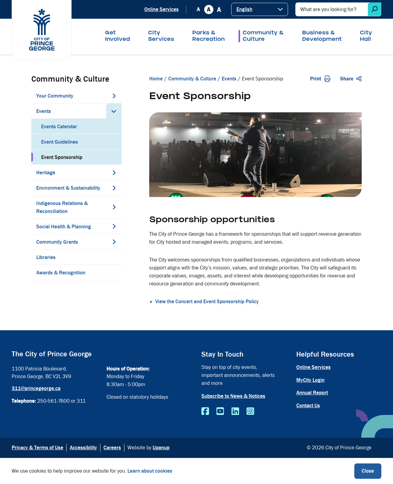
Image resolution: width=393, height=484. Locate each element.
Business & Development (322, 36)
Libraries (46, 257)
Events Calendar (59, 126)
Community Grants (57, 242)
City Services (161, 36)
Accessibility (83, 447)
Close (368, 471)
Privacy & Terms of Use (37, 447)
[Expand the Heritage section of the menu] (114, 172)
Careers (112, 447)
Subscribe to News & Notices (233, 396)
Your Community (54, 96)
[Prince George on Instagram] (250, 411)
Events (43, 111)
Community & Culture (263, 36)
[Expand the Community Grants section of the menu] (114, 241)
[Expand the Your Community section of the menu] (114, 95)
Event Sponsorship (61, 157)
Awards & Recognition (60, 272)
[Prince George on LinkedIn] (235, 411)
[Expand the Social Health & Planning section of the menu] (114, 226)
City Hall (366, 36)
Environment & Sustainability (68, 188)
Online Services (161, 9)
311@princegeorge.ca (36, 388)
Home (156, 79)
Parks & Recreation (208, 36)
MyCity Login (310, 380)
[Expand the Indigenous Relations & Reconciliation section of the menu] (114, 207)
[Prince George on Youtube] (220, 411)
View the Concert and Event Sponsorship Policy (207, 301)
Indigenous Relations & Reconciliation (62, 207)
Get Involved (117, 36)
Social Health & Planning (63, 226)
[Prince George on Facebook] (205, 411)
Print (315, 79)
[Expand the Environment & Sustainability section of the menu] (114, 188)
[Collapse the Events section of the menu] (114, 111)
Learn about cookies (149, 471)
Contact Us (308, 405)
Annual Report (312, 392)
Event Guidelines (59, 142)
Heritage (45, 172)
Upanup (161, 447)
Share (346, 79)
